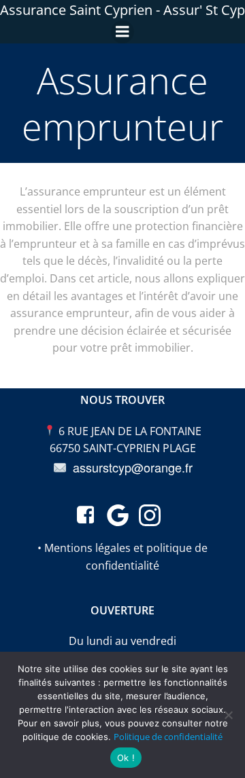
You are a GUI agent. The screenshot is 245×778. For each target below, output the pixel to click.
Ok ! (126, 757)
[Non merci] (228, 715)
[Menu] (122, 31)
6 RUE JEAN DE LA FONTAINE (130, 431)
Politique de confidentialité (168, 736)
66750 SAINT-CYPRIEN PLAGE (123, 448)
